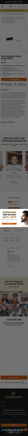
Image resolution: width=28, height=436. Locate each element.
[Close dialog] (27, 209)
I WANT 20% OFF (9, 223)
